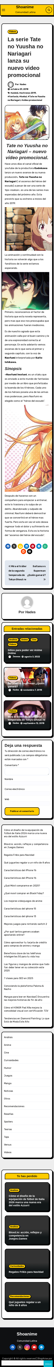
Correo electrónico (15, 789)
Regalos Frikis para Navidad (19, 855)
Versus (7, 1144)
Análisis (13, 639)
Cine (34, 639)
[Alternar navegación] (3, 10)
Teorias (8, 1129)
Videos (12, 31)
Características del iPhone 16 (20, 870)
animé (15, 93)
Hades (23, 84)
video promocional (32, 100)
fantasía (13, 96)
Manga (7, 1083)
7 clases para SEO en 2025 (18, 978)
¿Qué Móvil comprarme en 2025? (22, 885)
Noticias (8, 1091)
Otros (7, 1098)
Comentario (12, 765)
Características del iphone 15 (20, 908)
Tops (6, 1137)
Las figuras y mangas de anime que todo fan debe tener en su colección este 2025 (26, 967)
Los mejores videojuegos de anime (23, 901)
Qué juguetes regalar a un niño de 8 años (27, 862)
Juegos (8, 1075)
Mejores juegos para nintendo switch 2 (25, 924)
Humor (7, 1068)
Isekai (24, 96)
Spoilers (8, 1121)
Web (7, 799)
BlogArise (43, 1358)
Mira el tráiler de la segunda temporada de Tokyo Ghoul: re (26, 718)
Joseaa (16, 656)
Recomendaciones (14, 1106)
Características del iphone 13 (20, 916)
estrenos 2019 (28, 93)
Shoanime (25, 7)
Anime (24, 639)
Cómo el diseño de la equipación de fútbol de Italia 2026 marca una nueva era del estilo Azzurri (25, 833)
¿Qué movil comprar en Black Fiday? (24, 893)
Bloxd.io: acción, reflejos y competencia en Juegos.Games (25, 1235)
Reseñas (8, 1114)
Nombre (9, 779)
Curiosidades (11, 1060)
